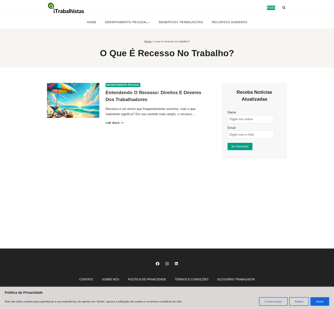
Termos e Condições (192, 279)
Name (231, 112)
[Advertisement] (254, 196)
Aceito (320, 301)
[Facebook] (157, 263)
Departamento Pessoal (123, 85)
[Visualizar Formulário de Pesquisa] (284, 8)
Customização (273, 301)
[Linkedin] (176, 263)
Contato (86, 279)
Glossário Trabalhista (236, 279)
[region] (167, 298)
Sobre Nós (110, 279)
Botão (271, 7)
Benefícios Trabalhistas (181, 22)
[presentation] (73, 100)
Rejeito (299, 301)
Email (231, 128)
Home (91, 22)
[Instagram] (166, 263)
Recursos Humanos (229, 22)
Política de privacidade (147, 279)
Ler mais (115, 123)
